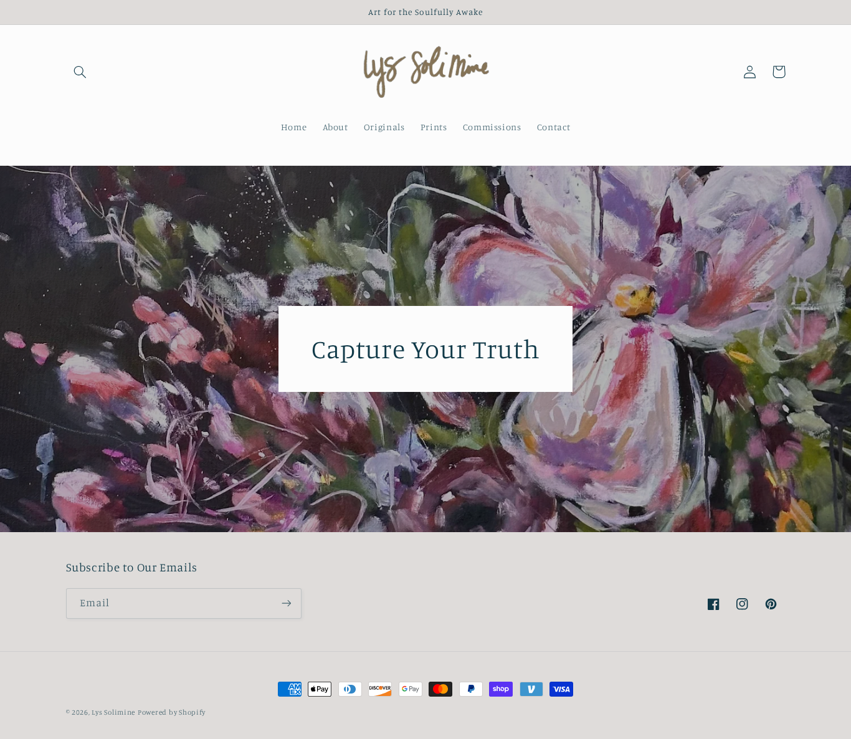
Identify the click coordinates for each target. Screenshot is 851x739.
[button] (80, 71)
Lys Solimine (113, 712)
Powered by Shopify (172, 712)
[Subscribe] (286, 603)
